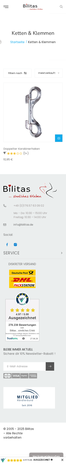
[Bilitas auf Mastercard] (7, 376)
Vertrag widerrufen (46, 456)
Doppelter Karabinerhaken (21, 149)
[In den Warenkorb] (58, 138)
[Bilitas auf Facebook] (7, 245)
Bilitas (29, 429)
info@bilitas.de (23, 225)
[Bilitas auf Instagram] (15, 245)
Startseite (17, 42)
